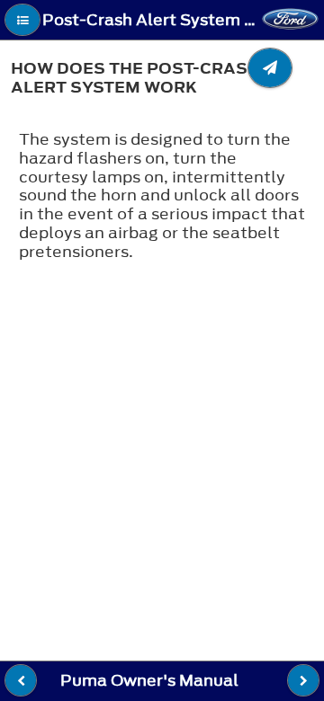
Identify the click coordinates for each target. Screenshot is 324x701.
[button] (22, 20)
